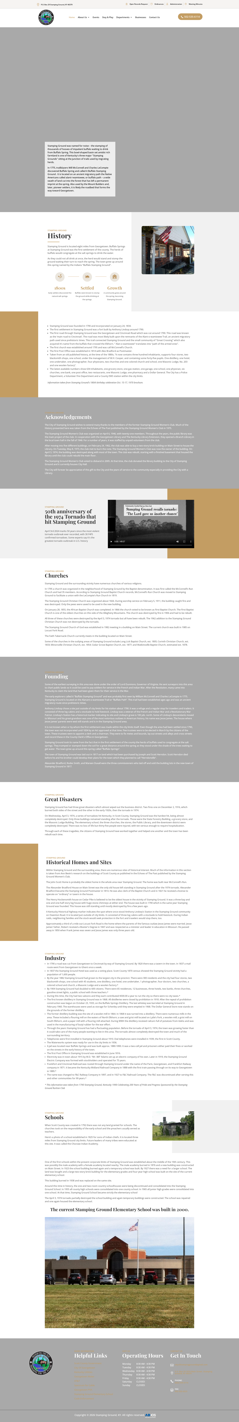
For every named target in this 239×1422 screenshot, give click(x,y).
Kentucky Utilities (83, 1372)
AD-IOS (152, 1416)
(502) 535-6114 (181, 1382)
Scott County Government (88, 1363)
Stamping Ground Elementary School (93, 1394)
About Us (82, 17)
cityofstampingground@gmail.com (191, 1364)
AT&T (77, 1380)
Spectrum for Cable (84, 1385)
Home (72, 17)
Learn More (52, 108)
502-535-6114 (190, 16)
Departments (122, 17)
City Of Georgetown (84, 1367)
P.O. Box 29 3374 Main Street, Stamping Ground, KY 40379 (193, 1372)
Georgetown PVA (83, 1389)
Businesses (140, 17)
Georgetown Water (84, 1376)
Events (96, 17)
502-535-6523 (181, 1391)
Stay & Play (107, 17)
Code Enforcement (84, 1398)
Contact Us (154, 17)
